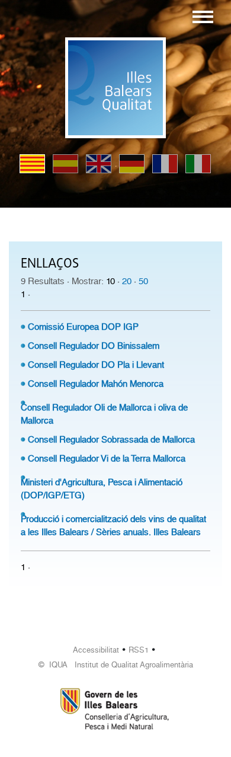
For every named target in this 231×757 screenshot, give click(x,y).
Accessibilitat (96, 649)
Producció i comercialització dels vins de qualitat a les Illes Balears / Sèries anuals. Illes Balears (113, 525)
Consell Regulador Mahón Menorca (95, 383)
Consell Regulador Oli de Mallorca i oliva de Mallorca (104, 414)
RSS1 (139, 649)
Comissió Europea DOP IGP (83, 327)
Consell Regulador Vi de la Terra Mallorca (106, 458)
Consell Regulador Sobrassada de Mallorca (111, 439)
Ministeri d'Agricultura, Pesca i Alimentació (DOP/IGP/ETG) (101, 489)
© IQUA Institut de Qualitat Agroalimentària (115, 664)
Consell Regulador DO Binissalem (93, 346)
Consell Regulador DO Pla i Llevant (96, 365)
